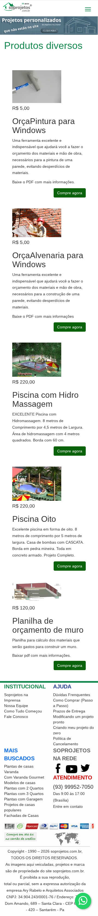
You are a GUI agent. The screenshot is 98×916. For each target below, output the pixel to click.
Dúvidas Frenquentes (71, 695)
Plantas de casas (18, 766)
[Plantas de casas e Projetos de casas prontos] (49, 6)
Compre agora (69, 193)
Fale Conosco (16, 716)
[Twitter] (85, 769)
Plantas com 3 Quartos (24, 793)
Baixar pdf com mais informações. (42, 655)
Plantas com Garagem (23, 799)
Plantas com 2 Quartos (24, 788)
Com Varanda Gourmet (24, 777)
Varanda (11, 772)
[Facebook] (58, 769)
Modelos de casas (19, 782)
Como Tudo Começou (23, 711)
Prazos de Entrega (69, 711)
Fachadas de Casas (21, 815)
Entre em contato (68, 806)
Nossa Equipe (16, 705)
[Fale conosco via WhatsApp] (83, 901)
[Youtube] (72, 769)
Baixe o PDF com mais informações (43, 182)
